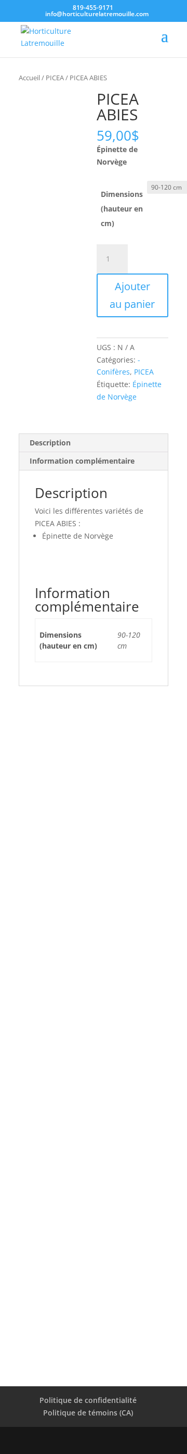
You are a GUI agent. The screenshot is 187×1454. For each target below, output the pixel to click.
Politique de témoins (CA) (88, 1413)
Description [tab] (50, 443)
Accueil (29, 77)
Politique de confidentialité (88, 1400)
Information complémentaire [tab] (82, 461)
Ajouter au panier (132, 295)
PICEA (55, 77)
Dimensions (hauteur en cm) (122, 208)
